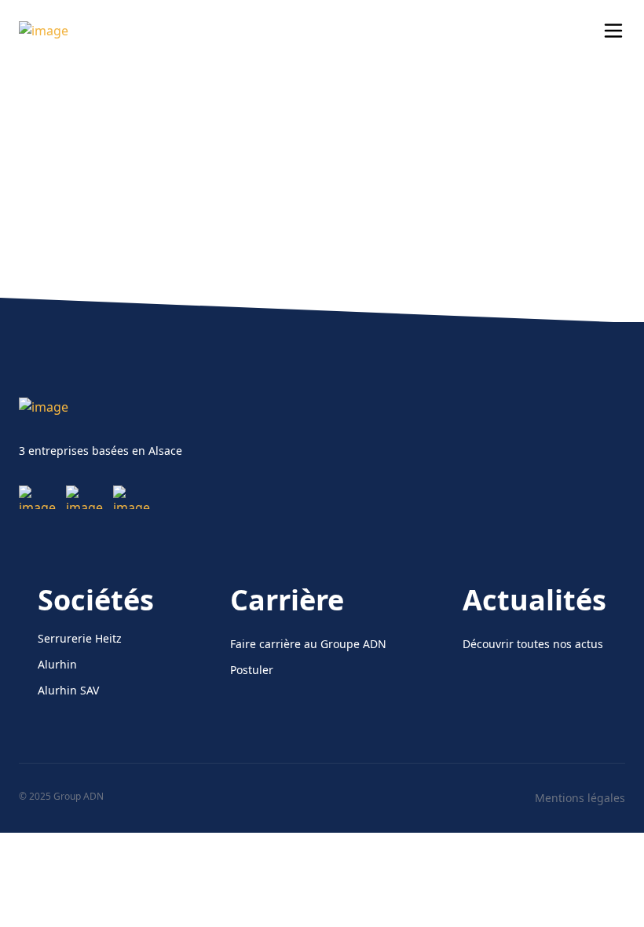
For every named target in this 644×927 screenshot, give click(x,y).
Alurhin (57, 664)
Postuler (251, 669)
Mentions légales (580, 797)
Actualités (534, 600)
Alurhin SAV (68, 690)
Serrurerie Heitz (80, 638)
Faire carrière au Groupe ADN (308, 643)
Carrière (287, 600)
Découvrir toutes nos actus (533, 643)
